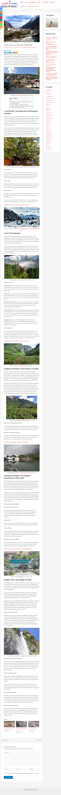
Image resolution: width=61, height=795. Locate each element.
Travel (29, 47)
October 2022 (49, 116)
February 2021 (49, 149)
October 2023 (49, 100)
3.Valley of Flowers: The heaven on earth (19, 104)
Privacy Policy (31, 6)
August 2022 (48, 120)
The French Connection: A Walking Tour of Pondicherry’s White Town (51, 43)
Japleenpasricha (23, 472)
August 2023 (48, 104)
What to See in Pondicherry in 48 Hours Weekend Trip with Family (51, 38)
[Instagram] (14, 53)
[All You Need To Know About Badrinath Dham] (33, 724)
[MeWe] (1, 20)
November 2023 (49, 98)
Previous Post (4, 740)
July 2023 (48, 106)
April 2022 (48, 126)
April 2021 (48, 145)
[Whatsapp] (12, 53)
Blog (26, 2)
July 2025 (48, 92)
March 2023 (48, 110)
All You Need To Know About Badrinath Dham (19, 204)
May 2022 (48, 124)
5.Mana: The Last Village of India (17, 107)
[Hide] (0, 29)
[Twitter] (7, 53)
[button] (36, 6)
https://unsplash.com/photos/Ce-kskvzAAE (27, 228)
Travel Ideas (45, 2)
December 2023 (49, 96)
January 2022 (48, 133)
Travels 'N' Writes (9, 7)
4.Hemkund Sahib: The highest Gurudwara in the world (22, 106)
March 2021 (48, 147)
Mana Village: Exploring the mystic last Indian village (21, 548)
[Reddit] (1, 12)
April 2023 (48, 108)
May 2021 (48, 143)
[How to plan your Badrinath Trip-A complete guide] (9, 724)
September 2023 (49, 102)
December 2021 (49, 135)
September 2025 (49, 90)
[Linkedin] (10, 53)
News (39, 2)
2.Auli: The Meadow (14, 103)
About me (52, 2)
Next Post (39, 740)
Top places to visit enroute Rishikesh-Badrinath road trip (21, 729)
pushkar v (27, 576)
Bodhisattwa (24, 655)
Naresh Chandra (21, 420)
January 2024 (48, 94)
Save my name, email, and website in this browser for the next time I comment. (22, 773)
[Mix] (1, 22)
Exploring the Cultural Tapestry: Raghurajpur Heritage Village (50, 61)
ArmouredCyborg (20, 95)
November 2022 (49, 114)
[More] (17, 53)
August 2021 (48, 141)
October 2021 (49, 139)
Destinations (32, 2)
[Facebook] (5, 53)
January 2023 (48, 112)
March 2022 (48, 128)
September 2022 (49, 118)
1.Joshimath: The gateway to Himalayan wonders (20, 101)
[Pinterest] (1, 17)
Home (21, 2)
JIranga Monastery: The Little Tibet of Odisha (18, 442)
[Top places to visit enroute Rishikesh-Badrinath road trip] (21, 724)
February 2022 (49, 130)
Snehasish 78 (21, 365)
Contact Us (23, 6)
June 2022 (48, 122)
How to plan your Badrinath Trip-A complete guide (18, 340)
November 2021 (49, 137)
